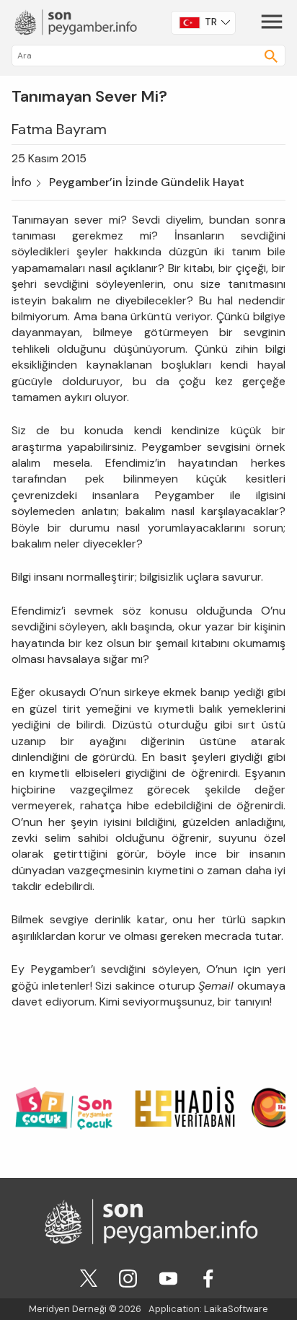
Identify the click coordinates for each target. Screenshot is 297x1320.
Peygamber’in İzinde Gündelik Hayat (146, 182)
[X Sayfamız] (88, 1277)
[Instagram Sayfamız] (128, 1277)
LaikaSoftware (236, 1309)
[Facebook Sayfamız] (208, 1277)
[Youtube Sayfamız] (168, 1277)
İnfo (22, 182)
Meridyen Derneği (68, 1309)
